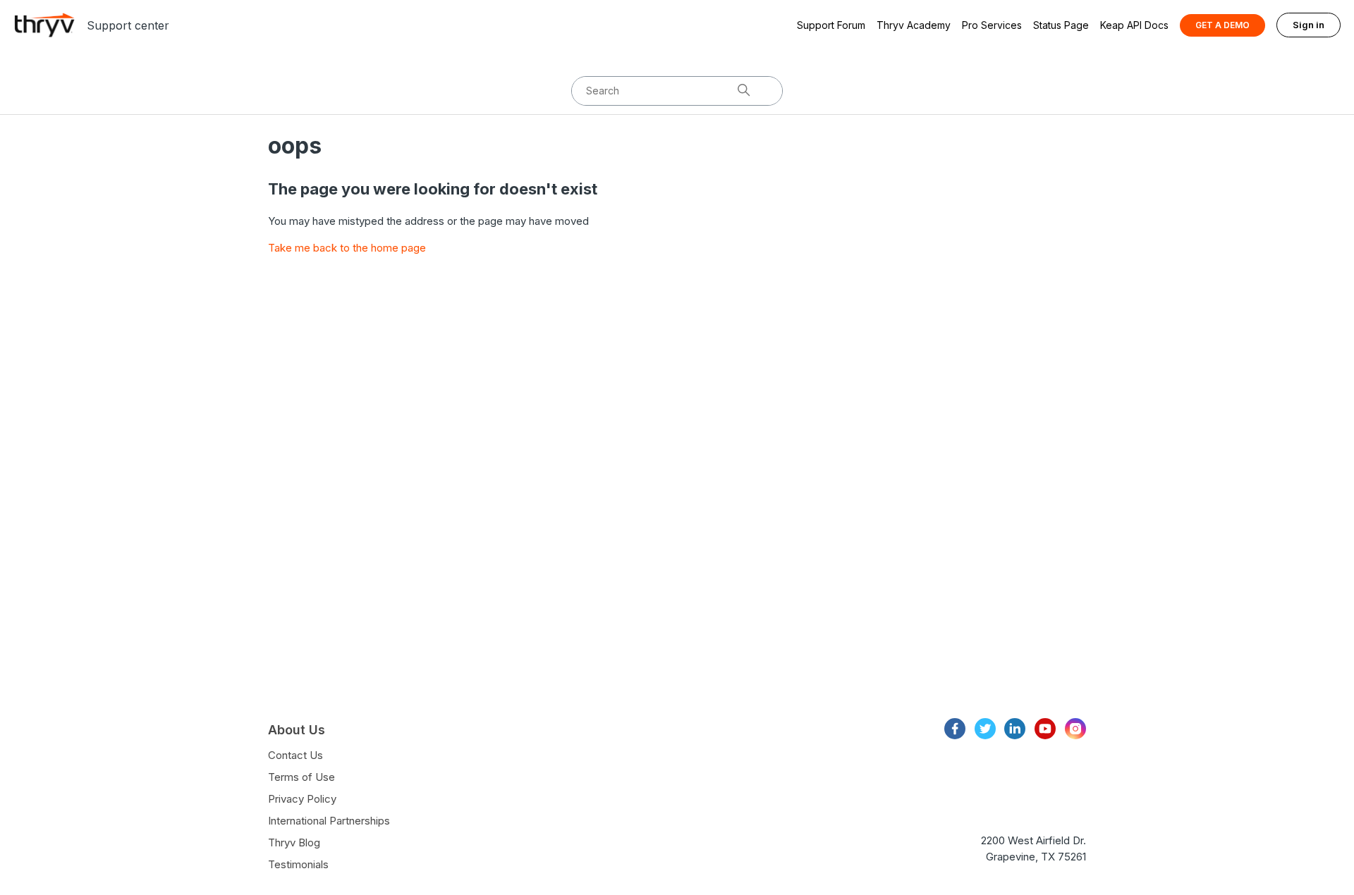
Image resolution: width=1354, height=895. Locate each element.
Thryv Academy (914, 25)
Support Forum (831, 25)
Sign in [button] (1308, 24)
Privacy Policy (302, 799)
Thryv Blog (294, 842)
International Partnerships (329, 820)
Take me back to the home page (347, 247)
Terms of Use (301, 777)
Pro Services (992, 25)
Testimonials (298, 864)
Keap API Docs (1134, 25)
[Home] (44, 25)
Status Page (1061, 25)
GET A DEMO (1222, 25)
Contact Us (295, 755)
